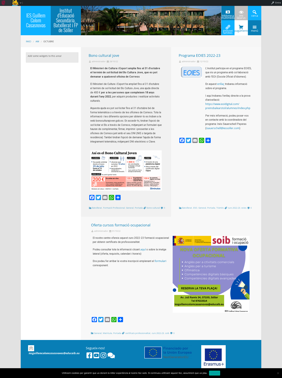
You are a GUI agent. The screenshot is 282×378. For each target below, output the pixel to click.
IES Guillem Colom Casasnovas (36, 20)
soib (167, 333)
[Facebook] (89, 355)
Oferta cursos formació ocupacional (120, 225)
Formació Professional (114, 207)
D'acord (215, 373)
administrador (99, 61)
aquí (143, 249)
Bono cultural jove (104, 55)
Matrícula (107, 333)
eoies (243, 207)
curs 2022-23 (234, 207)
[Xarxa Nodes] (111, 355)
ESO (195, 207)
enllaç (220, 84)
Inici (28, 41)
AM (37, 41)
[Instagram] (103, 355)
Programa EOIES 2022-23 (199, 55)
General (129, 207)
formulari (160, 261)
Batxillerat (97, 207)
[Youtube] (96, 355)
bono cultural (153, 207)
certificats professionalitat (137, 333)
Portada (139, 207)
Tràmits (220, 207)
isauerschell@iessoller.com (222, 128)
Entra (278, 2)
